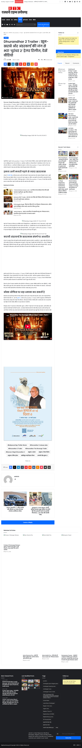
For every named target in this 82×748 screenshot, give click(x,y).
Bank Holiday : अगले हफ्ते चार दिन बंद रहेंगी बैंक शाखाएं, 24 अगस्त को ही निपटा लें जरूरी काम (73, 185)
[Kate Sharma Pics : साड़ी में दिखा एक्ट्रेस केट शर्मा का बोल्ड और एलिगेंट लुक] (31, 661)
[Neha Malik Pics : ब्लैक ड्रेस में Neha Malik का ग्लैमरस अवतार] (50, 661)
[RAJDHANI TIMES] (14, 10)
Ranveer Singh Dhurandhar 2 (16, 519)
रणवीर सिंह (10, 175)
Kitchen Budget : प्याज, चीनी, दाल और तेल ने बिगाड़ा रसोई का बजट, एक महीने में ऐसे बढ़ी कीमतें (73, 162)
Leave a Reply (27, 589)
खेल (12, 19)
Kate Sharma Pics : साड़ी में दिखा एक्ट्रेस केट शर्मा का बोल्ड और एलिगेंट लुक (31, 724)
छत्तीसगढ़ (15, 19)
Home (3, 19)
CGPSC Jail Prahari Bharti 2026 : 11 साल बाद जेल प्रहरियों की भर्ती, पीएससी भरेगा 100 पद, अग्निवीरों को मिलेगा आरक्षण (73, 103)
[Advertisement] (28, 122)
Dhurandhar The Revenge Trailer (36, 515)
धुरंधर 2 (19, 364)
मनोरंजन (20, 19)
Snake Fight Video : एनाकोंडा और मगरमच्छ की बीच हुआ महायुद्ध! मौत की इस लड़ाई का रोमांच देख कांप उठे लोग (73, 88)
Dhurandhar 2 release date (39, 512)
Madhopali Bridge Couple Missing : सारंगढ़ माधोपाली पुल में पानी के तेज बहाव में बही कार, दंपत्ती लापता (72, 74)
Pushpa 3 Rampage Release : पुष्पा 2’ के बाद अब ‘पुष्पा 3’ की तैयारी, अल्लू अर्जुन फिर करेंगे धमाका (12, 614)
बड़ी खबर (8, 19)
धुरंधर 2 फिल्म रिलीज (44, 519)
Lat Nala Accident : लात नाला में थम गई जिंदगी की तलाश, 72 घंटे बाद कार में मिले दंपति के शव (72, 132)
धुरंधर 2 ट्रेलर (32, 519)
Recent (67, 63)
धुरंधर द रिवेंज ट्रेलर (13, 522)
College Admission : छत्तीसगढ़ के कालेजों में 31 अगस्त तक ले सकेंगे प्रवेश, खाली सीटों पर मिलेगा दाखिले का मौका (46, 1)
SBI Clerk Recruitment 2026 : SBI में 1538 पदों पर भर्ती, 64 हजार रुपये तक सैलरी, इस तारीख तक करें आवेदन (73, 119)
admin (8, 59)
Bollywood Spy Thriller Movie (17, 512)
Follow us (65, 743)
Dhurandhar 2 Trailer (15, 515)
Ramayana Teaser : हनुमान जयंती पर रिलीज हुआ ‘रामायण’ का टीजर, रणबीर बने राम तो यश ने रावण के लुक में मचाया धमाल (70, 725)
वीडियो (34, 19)
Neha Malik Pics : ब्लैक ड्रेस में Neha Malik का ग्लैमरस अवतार (50, 723)
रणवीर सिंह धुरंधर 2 (42, 522)
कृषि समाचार (25, 19)
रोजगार (30, 19)
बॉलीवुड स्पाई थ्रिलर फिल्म (28, 522)
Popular (60, 63)
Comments (76, 63)
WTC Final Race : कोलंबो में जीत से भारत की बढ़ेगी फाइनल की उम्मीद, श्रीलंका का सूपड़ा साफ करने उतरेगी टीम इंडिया (63, 163)
